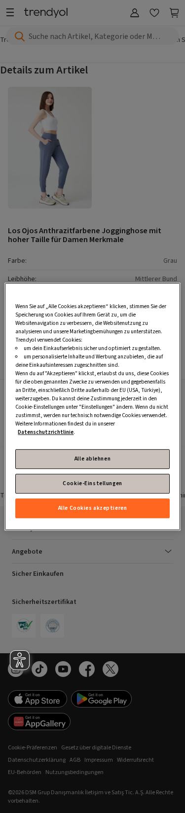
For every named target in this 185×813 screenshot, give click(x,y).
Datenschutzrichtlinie (46, 432)
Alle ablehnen (92, 459)
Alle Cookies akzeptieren (92, 508)
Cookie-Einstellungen (92, 483)
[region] (92, 407)
